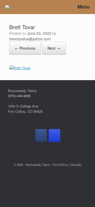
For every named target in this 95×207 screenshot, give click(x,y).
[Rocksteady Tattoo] (7, 7)
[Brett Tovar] (19, 67)
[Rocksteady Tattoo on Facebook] (41, 135)
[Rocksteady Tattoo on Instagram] (54, 135)
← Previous (25, 48)
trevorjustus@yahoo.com (30, 38)
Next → (54, 48)
